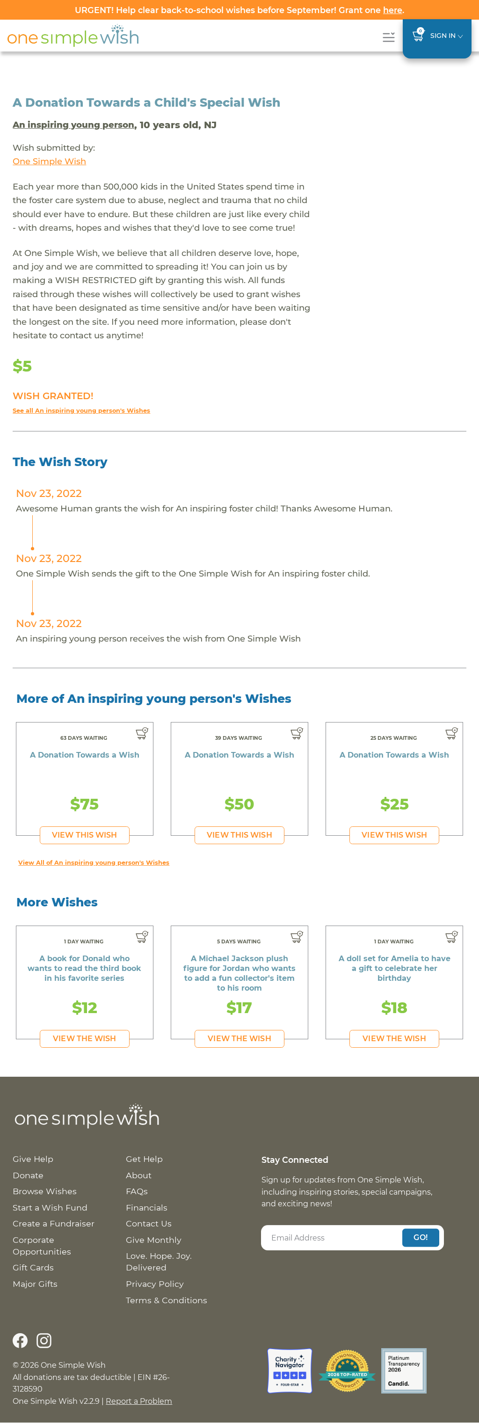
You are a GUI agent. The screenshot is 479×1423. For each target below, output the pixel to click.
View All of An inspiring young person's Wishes (93, 862)
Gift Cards (33, 1267)
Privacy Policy (155, 1284)
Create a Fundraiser (53, 1223)
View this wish (84, 835)
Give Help (33, 1159)
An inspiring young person (73, 124)
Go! (421, 1237)
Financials (146, 1207)
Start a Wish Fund (50, 1207)
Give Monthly (153, 1240)
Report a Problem (139, 1401)
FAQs (137, 1191)
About (139, 1175)
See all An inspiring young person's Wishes (81, 410)
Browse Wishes (45, 1191)
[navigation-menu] (388, 37)
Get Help (144, 1159)
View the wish (84, 1038)
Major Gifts (35, 1284)
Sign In (443, 35)
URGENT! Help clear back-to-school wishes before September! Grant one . (239, 10)
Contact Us (149, 1223)
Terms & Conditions (166, 1300)
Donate (28, 1175)
